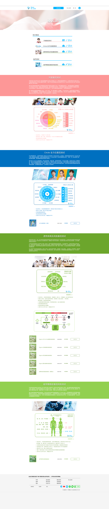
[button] (67, 486)
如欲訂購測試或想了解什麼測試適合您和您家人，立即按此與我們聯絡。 (45, 476)
